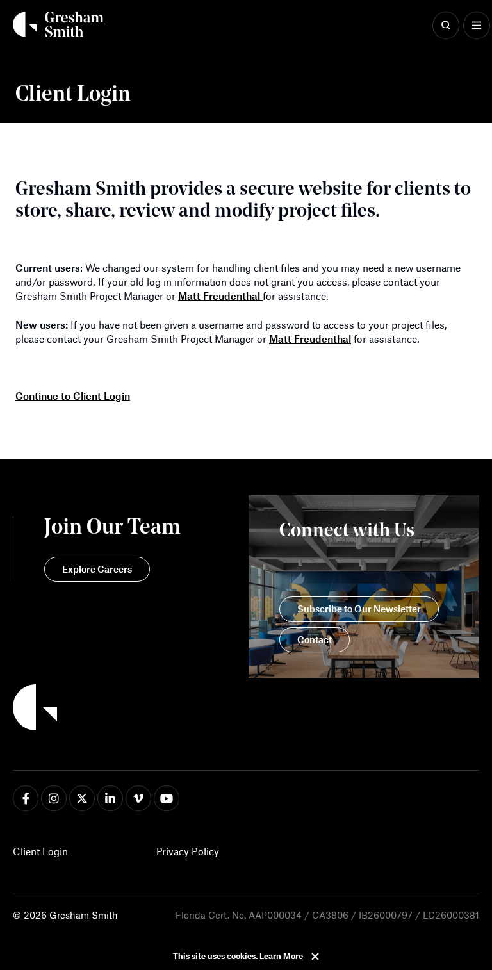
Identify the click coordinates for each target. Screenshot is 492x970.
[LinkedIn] (110, 798)
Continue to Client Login (72, 396)
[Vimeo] (138, 798)
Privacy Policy (187, 851)
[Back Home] (58, 24)
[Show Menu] (476, 25)
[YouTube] (166, 798)
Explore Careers (97, 569)
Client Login (40, 851)
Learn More (281, 956)
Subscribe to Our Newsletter (359, 608)
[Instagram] (54, 798)
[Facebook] (25, 798)
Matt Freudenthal (220, 296)
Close (315, 956)
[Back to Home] (97, 709)
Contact (314, 639)
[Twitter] (82, 798)
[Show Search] (445, 25)
